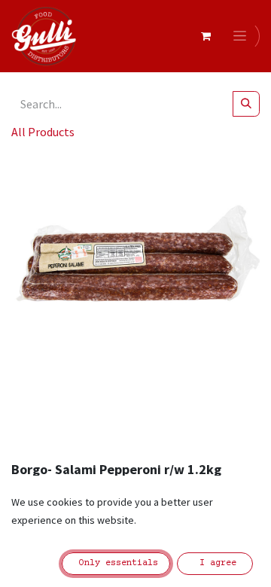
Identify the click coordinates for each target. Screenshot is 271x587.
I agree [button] (215, 563)
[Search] (246, 104)
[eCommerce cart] (205, 36)
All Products (43, 131)
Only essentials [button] (116, 563)
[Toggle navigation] (242, 36)
